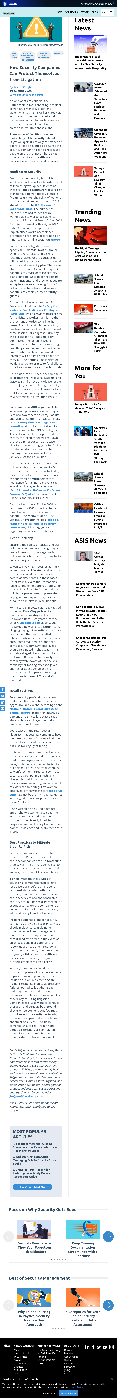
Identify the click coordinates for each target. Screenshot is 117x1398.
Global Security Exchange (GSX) (69, 1365)
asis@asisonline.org (49, 1350)
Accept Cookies (68, 1393)
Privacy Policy (76, 1387)
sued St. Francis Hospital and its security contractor (34, 523)
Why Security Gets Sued (27, 94)
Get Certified (71, 1356)
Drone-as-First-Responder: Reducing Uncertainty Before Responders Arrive (31, 1173)
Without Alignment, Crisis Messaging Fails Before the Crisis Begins (34, 1160)
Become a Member (69, 1351)
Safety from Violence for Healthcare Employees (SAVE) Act (35, 310)
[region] (58, 1386)
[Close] (112, 1379)
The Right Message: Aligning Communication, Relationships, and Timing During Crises (35, 1147)
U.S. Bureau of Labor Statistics (32, 207)
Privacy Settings (47, 1393)
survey (55, 239)
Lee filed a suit (30, 622)
